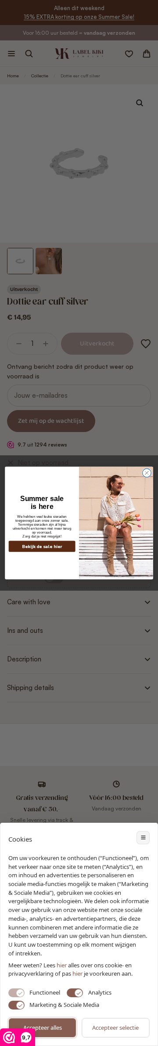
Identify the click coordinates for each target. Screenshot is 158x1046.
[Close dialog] (147, 473)
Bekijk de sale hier (42, 547)
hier (77, 973)
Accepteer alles (42, 1027)
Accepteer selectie (115, 1027)
